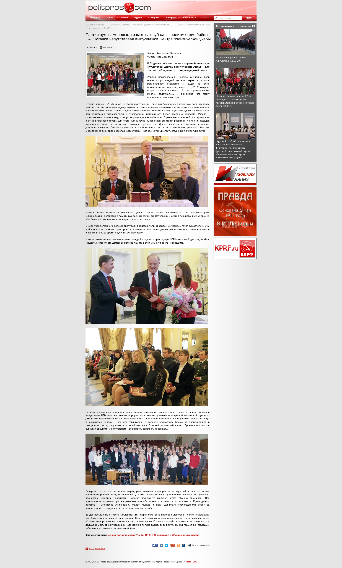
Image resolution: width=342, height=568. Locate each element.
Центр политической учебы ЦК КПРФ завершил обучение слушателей (153, 534)
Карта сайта (191, 562)
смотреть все (245, 26)
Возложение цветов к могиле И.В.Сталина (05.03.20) (231, 59)
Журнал (138, 17)
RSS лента (107, 47)
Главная (95, 17)
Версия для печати (200, 545)
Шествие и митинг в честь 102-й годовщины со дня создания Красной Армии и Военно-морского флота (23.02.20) (235, 100)
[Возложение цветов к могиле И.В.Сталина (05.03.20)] (235, 42)
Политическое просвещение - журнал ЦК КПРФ (129, 9)
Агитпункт (153, 17)
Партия (109, 17)
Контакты (206, 17)
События (123, 17)
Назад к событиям (97, 549)
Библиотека (189, 17)
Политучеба (171, 17)
